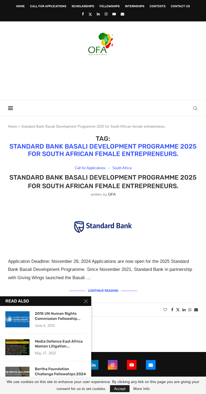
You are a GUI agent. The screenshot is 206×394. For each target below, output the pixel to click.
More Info (141, 389)
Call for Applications (48, 6)
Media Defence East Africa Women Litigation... (59, 344)
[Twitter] (90, 14)
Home (20, 6)
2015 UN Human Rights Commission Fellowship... (57, 316)
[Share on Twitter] (178, 309)
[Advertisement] (103, 76)
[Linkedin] (98, 14)
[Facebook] (83, 14)
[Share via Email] (196, 310)
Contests (157, 6)
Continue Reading (103, 291)
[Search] (195, 108)
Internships (134, 6)
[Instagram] (106, 14)
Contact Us (180, 6)
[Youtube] (114, 14)
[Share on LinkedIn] (184, 310)
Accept (120, 389)
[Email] (122, 14)
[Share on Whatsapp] (190, 310)
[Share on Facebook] (172, 310)
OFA (112, 194)
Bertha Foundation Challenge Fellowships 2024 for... (60, 374)
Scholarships (83, 6)
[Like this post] (165, 310)
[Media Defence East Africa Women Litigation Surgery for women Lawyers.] (17, 347)
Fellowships (110, 6)
